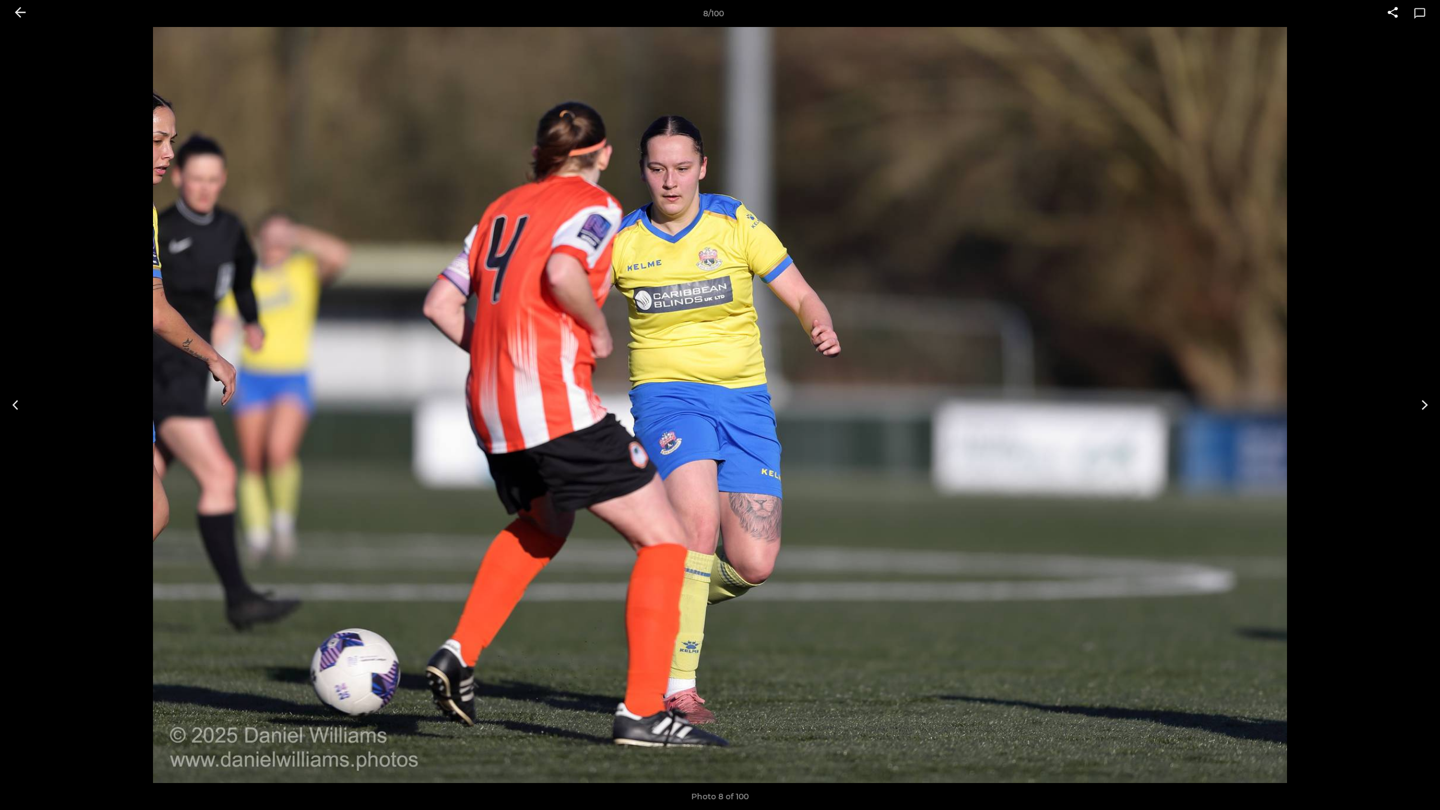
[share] (1393, 13)
